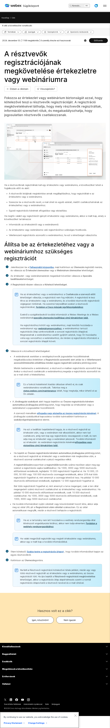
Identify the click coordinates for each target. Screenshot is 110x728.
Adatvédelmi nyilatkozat (33, 704)
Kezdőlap (5, 18)
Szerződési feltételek (12, 704)
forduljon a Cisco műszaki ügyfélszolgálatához (59, 307)
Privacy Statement (13, 723)
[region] (39, 720)
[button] (96, 5)
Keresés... (76, 6)
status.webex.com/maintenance (39, 390)
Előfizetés (98, 40)
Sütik (47, 704)
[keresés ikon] (71, 6)
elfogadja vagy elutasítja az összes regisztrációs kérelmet (66, 413)
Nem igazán (70, 620)
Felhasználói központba (42, 267)
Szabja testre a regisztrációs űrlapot (45, 551)
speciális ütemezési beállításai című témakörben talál (61, 317)
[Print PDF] (85, 40)
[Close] (75, 715)
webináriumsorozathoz (50, 328)
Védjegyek (56, 704)
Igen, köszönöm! (40, 620)
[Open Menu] (104, 5)
